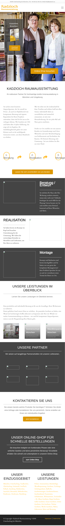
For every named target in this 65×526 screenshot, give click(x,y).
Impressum (48, 518)
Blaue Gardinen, (43, 499)
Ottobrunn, (15, 494)
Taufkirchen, (24, 484)
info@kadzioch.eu (50, 1)
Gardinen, (50, 486)
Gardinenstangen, (40, 491)
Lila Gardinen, (46, 504)
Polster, (36, 484)
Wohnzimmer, (49, 497)
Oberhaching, (7, 486)
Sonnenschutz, (44, 484)
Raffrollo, (49, 489)
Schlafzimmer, (39, 497)
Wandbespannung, (40, 486)
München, (6, 484)
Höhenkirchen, (23, 491)
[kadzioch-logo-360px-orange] (9, 7)
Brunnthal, (13, 491)
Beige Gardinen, (54, 499)
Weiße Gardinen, (47, 507)
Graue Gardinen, (51, 502)
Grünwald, (16, 486)
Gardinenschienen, (52, 491)
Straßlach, (23, 486)
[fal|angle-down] (32, 76)
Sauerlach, (6, 491)
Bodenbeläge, (54, 484)
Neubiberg (22, 494)
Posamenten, (49, 494)
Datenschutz (57, 518)
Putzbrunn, (7, 494)
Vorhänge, (57, 486)
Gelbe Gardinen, (39, 502)
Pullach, (6, 489)
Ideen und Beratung (49, 509)
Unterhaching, (15, 484)
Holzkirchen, (20, 489)
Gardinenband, (39, 494)
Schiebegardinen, (40, 489)
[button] (62, 7)
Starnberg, (12, 489)
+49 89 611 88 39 (36, 1)
